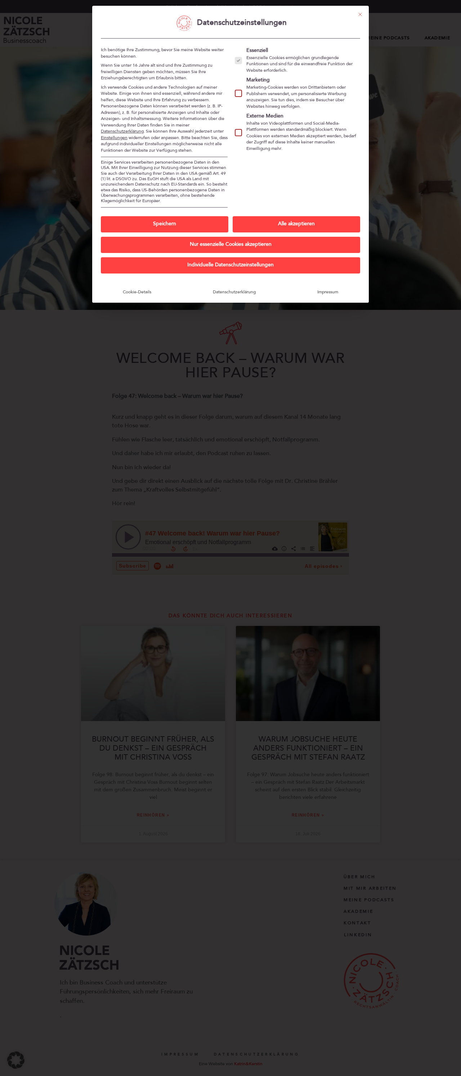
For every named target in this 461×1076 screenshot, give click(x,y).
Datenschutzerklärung (122, 131)
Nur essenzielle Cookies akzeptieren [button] (231, 244)
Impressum (327, 292)
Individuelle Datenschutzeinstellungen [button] (230, 265)
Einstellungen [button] (114, 138)
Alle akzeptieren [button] (296, 224)
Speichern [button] (164, 224)
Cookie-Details (137, 292)
